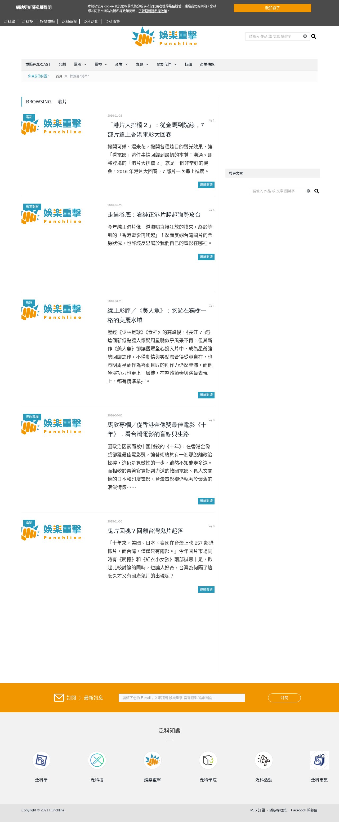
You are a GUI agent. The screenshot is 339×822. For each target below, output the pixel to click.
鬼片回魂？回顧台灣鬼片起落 (145, 531)
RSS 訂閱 (257, 810)
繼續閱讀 (206, 185)
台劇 (62, 64)
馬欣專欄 (32, 417)
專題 (139, 64)
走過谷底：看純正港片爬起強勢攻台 (154, 214)
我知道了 (272, 8)
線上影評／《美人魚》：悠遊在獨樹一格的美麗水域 (157, 315)
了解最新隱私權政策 (153, 11)
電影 (77, 64)
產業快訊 (207, 64)
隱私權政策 (278, 810)
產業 (119, 64)
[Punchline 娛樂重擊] (164, 36)
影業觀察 (32, 207)
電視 (98, 64)
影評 (29, 303)
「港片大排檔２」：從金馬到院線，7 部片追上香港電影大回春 (156, 130)
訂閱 (284, 698)
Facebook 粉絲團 (304, 810)
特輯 (188, 64)
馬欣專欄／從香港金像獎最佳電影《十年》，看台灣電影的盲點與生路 (157, 429)
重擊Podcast (38, 64)
